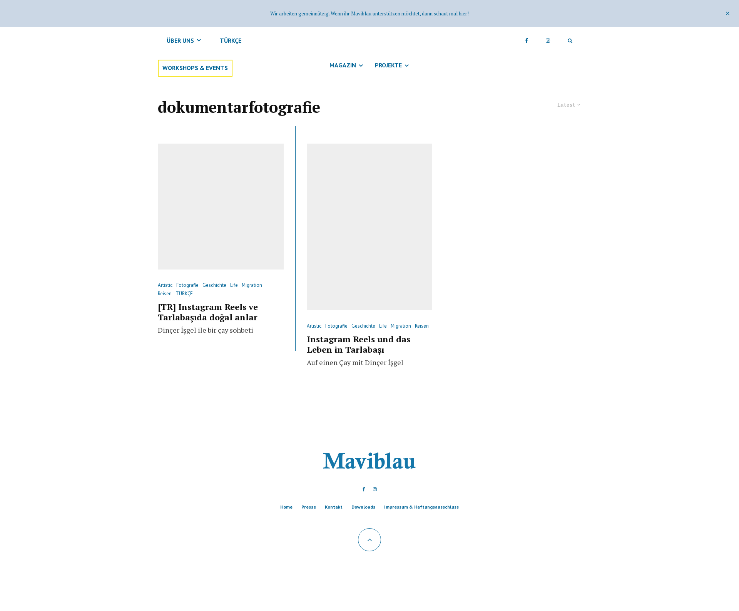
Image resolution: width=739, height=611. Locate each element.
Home (286, 507)
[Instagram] (548, 40)
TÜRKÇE (184, 293)
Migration (252, 285)
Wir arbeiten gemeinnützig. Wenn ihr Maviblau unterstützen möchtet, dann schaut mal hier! (369, 13)
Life (234, 285)
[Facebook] (526, 40)
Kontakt (334, 507)
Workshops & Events (195, 68)
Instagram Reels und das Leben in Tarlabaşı (358, 344)
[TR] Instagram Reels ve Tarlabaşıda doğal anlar (208, 312)
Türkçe (230, 40)
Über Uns (180, 40)
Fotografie (187, 285)
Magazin (342, 65)
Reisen (165, 293)
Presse (308, 507)
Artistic (165, 285)
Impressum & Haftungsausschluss (421, 507)
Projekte (388, 65)
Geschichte (214, 285)
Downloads (363, 507)
